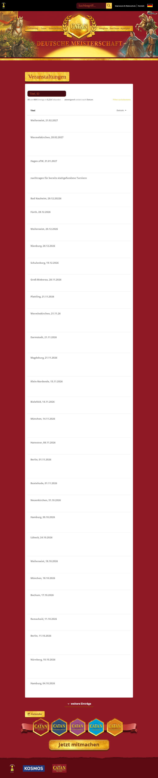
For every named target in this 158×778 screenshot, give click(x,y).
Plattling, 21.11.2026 (42, 296)
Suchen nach (34, 88)
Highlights (125, 28)
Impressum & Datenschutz (125, 6)
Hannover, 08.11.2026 (43, 442)
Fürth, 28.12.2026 (41, 211)
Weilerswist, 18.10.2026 (44, 561)
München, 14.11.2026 (43, 418)
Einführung (32, 28)
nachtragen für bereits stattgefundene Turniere (59, 177)
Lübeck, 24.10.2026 (41, 537)
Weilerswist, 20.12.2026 (44, 228)
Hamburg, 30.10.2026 (43, 517)
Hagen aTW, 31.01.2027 (44, 161)
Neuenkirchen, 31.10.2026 (46, 500)
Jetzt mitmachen (79, 744)
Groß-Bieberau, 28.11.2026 (46, 279)
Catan (43, 28)
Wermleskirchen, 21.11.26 (46, 313)
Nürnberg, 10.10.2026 (43, 659)
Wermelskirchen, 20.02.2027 (47, 137)
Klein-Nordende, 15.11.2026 (47, 381)
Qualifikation (54, 28)
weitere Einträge (79, 703)
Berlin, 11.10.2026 (41, 635)
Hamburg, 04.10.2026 (43, 683)
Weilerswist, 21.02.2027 (44, 120)
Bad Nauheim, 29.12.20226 (46, 198)
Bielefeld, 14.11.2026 (43, 401)
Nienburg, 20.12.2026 (43, 245)
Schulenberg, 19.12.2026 (45, 262)
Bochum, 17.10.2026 (42, 595)
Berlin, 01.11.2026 (41, 459)
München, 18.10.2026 (43, 578)
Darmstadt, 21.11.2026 (44, 337)
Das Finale (114, 28)
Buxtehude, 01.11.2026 (44, 483)
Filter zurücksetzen (122, 99)
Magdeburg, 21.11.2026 (44, 357)
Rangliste (103, 28)
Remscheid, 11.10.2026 (44, 618)
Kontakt (141, 6)
